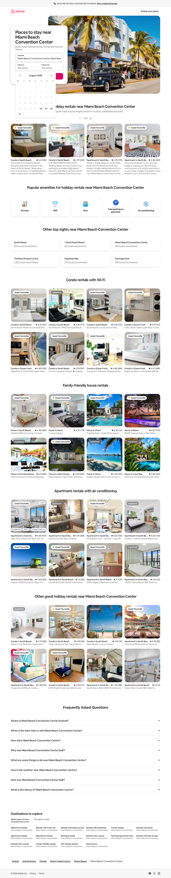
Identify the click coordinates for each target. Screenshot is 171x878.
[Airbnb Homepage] (18, 11)
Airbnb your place (150, 11)
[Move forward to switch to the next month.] (51, 75)
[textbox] (27, 68)
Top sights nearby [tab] (41, 819)
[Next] (90, 118)
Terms (41, 873)
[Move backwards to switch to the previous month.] (20, 75)
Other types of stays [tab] (20, 819)
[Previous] (80, 118)
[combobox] (39, 58)
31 (20, 114)
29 (46, 108)
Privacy (33, 873)
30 (51, 108)
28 (41, 108)
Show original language (107, 3)
